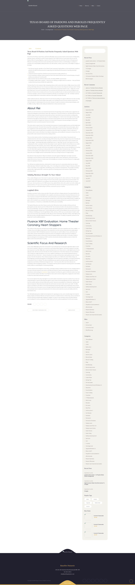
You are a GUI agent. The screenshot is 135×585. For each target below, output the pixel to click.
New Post (88, 258)
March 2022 (88, 125)
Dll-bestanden (89, 233)
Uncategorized (49, 29)
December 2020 (89, 155)
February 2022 (89, 127)
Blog (87, 213)
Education (88, 238)
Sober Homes (89, 281)
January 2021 (89, 153)
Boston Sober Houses (91, 220)
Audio (87, 499)
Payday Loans (89, 274)
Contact (95, 499)
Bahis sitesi (88, 198)
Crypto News (89, 228)
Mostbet (88, 253)
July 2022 (88, 115)
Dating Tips (88, 231)
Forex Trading (89, 243)
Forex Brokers (89, 241)
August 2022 (89, 112)
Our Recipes (88, 264)
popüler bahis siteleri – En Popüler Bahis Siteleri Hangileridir (94, 475)
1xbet (87, 192)
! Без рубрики (89, 190)
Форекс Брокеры (90, 309)
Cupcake (88, 502)
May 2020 (88, 165)
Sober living (88, 284)
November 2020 (89, 158)
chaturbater (44, 272)
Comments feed (89, 327)
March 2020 (88, 168)
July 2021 (88, 145)
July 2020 (88, 163)
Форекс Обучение (90, 312)
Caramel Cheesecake (97, 93)
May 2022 (88, 120)
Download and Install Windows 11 (94, 236)
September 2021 (90, 140)
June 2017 (88, 181)
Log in (87, 322)
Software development (91, 286)
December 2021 (89, 132)
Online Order (97, 502)
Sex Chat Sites (89, 73)
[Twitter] (38, 304)
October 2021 (89, 138)
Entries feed (89, 325)
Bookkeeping (89, 215)
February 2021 (89, 150)
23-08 (87, 195)
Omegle (88, 71)
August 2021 (89, 143)
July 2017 (88, 178)
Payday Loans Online (91, 279)
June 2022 (88, 117)
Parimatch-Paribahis (91, 271)
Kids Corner (88, 251)
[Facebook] (34, 304)
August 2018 (89, 176)
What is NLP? (89, 302)
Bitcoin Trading (89, 210)
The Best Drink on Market (96, 88)
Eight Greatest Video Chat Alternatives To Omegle (94, 483)
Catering (88, 223)
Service (88, 506)
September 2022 (90, 110)
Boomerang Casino (90, 218)
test (87, 291)
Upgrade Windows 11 (91, 299)
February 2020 (89, 171)
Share (29, 304)
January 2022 (89, 130)
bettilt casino (89, 205)
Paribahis (88, 266)
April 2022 (88, 122)
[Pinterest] (45, 304)
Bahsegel (88, 200)
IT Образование (90, 248)
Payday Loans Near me (91, 276)
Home (42, 29)
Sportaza (88, 289)
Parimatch (88, 269)
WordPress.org (89, 330)
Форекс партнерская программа (94, 314)
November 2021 (89, 135)
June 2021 (88, 148)
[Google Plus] (41, 304)
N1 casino (88, 256)
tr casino (88, 294)
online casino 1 (89, 261)
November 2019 (89, 173)
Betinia (87, 203)
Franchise (88, 246)
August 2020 (89, 160)
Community (88, 225)
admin (30, 48)
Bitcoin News (89, 208)
